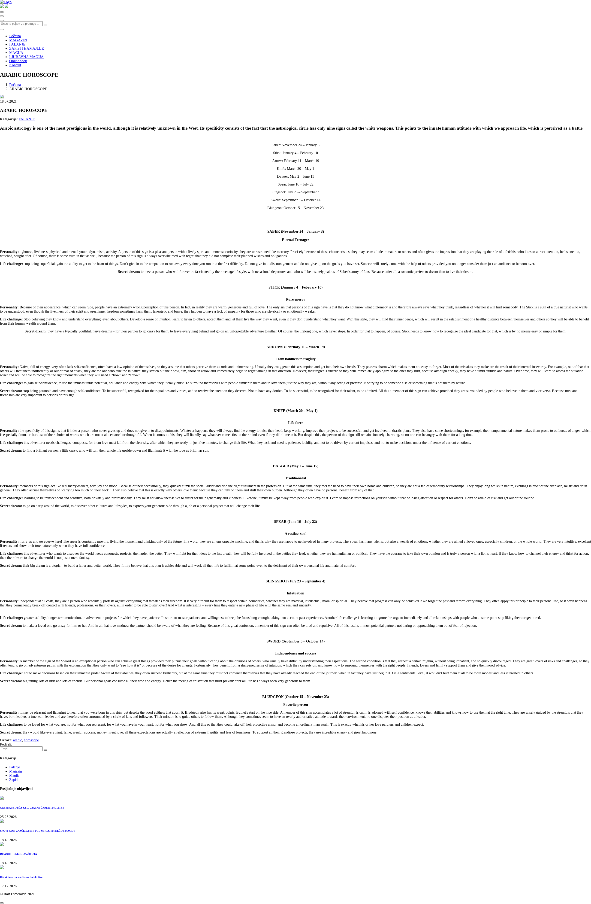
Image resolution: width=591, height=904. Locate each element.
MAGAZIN (18, 40)
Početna (15, 36)
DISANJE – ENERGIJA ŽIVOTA (18, 853)
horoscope (31, 740)
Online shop (18, 61)
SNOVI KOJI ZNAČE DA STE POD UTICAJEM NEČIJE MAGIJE (37, 830)
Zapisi (13, 780)
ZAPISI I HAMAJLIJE (26, 48)
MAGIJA (16, 53)
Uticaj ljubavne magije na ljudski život (21, 877)
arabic (17, 740)
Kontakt (15, 65)
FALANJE (17, 44)
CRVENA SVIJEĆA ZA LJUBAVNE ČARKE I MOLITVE (32, 807)
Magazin (15, 771)
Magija (14, 775)
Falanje (14, 767)
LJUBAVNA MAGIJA (26, 57)
